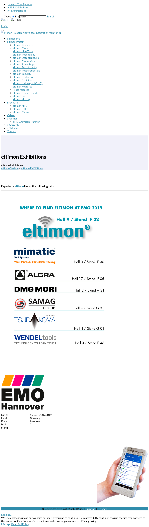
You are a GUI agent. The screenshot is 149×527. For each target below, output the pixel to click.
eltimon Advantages (24, 64)
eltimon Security (22, 73)
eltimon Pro (13, 38)
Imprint (90, 508)
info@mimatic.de (16, 10)
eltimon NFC (20, 105)
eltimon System (15, 41)
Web (8, 16)
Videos (11, 115)
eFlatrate (12, 128)
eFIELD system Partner (26, 121)
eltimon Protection (23, 76)
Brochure (12, 102)
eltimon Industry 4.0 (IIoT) (27, 83)
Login (4, 26)
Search (51, 16)
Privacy (102, 508)
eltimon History (21, 99)
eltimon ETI (19, 108)
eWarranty (13, 124)
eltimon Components (25, 45)
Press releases (21, 89)
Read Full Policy (20, 524)
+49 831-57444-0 (18, 7)
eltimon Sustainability (25, 67)
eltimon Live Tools (23, 51)
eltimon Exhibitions (23, 80)
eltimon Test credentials (26, 70)
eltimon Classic (21, 112)
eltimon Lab (19, 96)
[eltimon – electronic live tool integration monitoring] (31, 32)
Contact (11, 131)
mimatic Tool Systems (20, 4)
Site (17, 16)
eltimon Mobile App (24, 60)
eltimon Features (22, 86)
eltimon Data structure (26, 57)
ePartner (12, 118)
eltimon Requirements (25, 92)
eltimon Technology (24, 54)
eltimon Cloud (21, 48)
